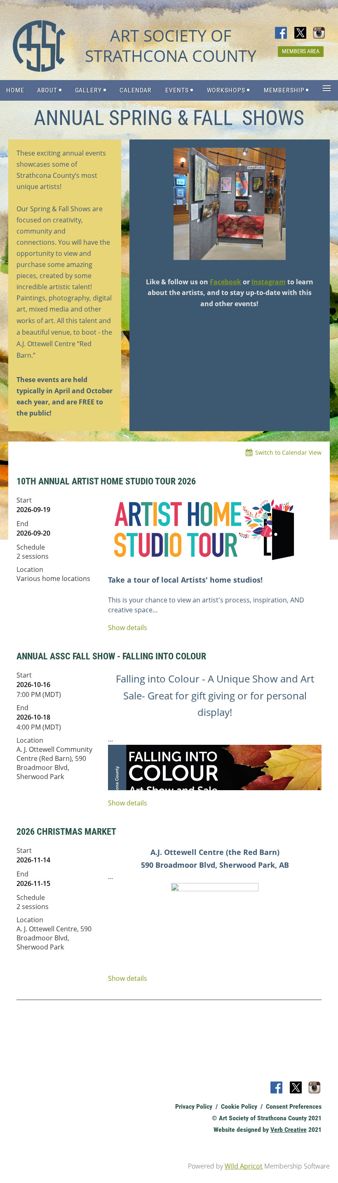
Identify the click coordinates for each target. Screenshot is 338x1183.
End (22, 523)
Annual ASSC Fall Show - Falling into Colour (111, 656)
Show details (127, 628)
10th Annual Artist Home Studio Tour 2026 (106, 481)
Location (29, 569)
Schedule (30, 547)
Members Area (300, 51)
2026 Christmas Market (66, 831)
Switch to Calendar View (288, 452)
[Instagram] (319, 33)
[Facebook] (281, 33)
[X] (300, 33)
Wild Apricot (244, 1166)
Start (24, 500)
